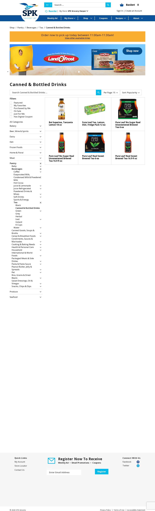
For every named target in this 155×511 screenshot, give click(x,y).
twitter (126, 465)
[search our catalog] (108, 4)
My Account (20, 461)
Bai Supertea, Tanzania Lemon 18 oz (61, 123)
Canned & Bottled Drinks (58, 27)
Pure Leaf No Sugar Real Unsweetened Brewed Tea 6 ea (127, 125)
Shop (12, 27)
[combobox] (48, 4)
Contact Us (19, 470)
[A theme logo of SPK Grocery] (29, 13)
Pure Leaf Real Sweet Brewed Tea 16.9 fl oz (126, 157)
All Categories (16, 121)
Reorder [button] (53, 11)
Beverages (31, 27)
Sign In (120, 10)
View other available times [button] (77, 38)
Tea (41, 27)
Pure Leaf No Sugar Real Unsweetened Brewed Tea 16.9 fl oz (61, 158)
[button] (78, 11)
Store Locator (21, 465)
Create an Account (133, 10)
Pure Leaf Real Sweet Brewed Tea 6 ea (93, 157)
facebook (127, 461)
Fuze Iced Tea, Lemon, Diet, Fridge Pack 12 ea (93, 123)
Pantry (20, 27)
